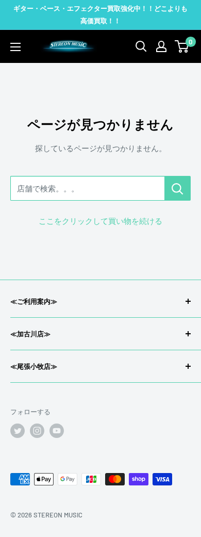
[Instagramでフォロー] (37, 431)
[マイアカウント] (161, 46)
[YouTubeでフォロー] (56, 431)
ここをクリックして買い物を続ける (100, 220)
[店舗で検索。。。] (177, 188)
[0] (182, 46)
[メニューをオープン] (15, 47)
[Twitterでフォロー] (17, 431)
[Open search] (141, 46)
